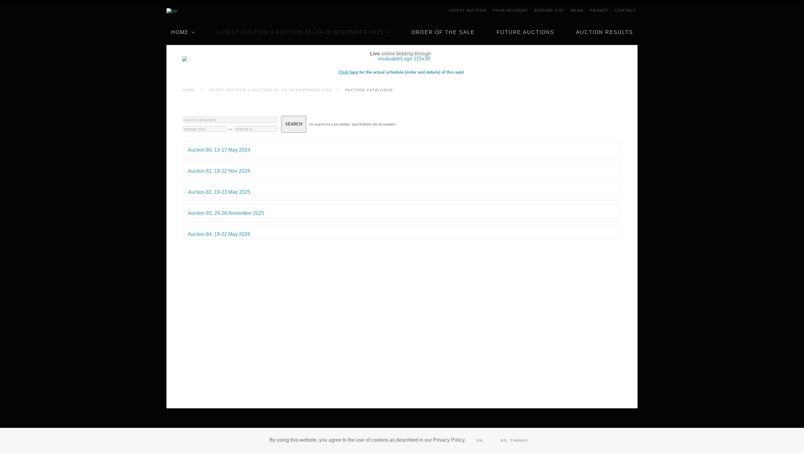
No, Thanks (514, 440)
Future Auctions (525, 32)
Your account (510, 10)
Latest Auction (467, 10)
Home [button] (180, 32)
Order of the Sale (443, 32)
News (577, 10)
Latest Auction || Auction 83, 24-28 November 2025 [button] (300, 32)
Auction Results (604, 32)
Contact (625, 10)
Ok (480, 440)
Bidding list (550, 10)
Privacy (599, 10)
